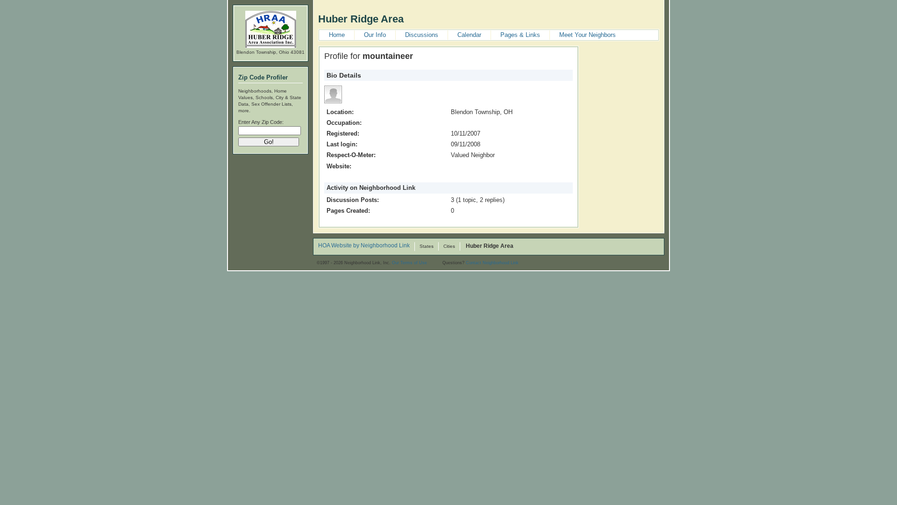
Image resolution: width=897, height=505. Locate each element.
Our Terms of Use (409, 262)
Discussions (421, 34)
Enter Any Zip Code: (261, 122)
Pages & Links (520, 34)
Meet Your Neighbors (587, 34)
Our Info (375, 34)
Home (337, 34)
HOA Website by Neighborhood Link (364, 246)
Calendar (469, 34)
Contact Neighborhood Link (492, 262)
